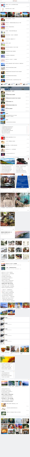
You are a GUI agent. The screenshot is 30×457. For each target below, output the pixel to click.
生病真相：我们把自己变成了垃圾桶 (6, 367)
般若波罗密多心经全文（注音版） (10, 8)
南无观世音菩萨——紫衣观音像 (9, 116)
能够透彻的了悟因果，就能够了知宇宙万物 (7, 283)
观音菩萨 (7, 113)
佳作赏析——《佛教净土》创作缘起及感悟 (7, 232)
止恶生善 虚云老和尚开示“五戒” (5, 388)
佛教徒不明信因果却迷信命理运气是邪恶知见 (7, 375)
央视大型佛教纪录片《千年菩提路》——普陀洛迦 (19, 308)
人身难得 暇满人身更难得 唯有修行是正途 (7, 299)
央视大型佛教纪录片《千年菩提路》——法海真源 (11, 308)
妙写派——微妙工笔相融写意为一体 (13, 252)
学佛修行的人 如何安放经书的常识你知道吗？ (8, 287)
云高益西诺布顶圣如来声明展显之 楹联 (7, 169)
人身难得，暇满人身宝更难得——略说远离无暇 (8, 286)
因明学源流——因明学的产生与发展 (21, 166)
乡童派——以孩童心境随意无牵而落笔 (6, 252)
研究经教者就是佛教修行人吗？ (6, 374)
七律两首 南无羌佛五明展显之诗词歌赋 (11, 67)
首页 (4, 2)
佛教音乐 (3, 135)
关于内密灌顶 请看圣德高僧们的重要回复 (6, 395)
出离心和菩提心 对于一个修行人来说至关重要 (8, 284)
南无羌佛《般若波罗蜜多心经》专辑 (11, 137)
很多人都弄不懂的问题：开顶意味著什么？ (7, 277)
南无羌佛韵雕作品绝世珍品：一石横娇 (6, 188)
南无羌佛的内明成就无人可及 (9, 101)
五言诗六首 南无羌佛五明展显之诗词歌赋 (7, 170)
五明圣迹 (7, 93)
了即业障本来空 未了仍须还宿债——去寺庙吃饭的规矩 (7, 366)
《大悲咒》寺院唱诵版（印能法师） (11, 141)
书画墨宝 (3, 239)
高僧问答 (7, 119)
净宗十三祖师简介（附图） (19, 169)
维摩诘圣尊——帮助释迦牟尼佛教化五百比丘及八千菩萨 (13, 22)
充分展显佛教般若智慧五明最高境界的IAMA (7, 126)
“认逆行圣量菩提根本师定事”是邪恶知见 (11, 75)
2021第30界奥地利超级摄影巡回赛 (6, 129)
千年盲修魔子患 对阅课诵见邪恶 (10, 55)
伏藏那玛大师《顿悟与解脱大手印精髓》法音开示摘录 (13, 412)
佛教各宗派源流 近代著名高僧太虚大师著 (21, 170)
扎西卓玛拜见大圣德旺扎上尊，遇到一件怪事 (12, 47)
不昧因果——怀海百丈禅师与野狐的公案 (11, 30)
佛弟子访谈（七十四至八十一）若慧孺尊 (11, 59)
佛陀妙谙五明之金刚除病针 (9, 108)
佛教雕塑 (2, 174)
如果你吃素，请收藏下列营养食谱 (6, 364)
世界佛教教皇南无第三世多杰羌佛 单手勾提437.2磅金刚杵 (14, 71)
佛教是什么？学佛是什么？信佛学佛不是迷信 (7, 280)
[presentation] (24, 347)
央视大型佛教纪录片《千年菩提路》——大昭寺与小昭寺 (11, 315)
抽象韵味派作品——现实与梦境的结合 (6, 259)
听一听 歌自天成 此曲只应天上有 (10, 153)
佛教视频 (2, 303)
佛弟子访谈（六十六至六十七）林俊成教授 (11, 263)
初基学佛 (3, 261)
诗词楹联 (3, 157)
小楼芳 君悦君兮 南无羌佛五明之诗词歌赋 (7, 166)
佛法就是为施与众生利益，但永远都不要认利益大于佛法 (13, 79)
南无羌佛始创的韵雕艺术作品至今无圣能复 (21, 188)
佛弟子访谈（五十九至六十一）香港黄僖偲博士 (8, 273)
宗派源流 (18, 157)
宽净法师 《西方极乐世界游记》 (10, 26)
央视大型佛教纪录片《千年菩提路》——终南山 (4, 315)
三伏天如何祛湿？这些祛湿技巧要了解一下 (7, 363)
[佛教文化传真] (15, 0)
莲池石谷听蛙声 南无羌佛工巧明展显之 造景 (6, 226)
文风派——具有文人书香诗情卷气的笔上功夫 (21, 252)
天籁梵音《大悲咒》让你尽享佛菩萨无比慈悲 (12, 4)
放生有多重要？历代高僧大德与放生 (6, 276)
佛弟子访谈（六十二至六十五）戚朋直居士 (7, 272)
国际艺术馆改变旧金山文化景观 (6, 131)
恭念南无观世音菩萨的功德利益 (6, 279)
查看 (13, 191)
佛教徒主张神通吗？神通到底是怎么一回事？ (12, 403)
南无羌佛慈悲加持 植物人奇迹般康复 (11, 51)
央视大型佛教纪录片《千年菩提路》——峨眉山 (4, 308)
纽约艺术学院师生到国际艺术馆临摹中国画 (7, 130)
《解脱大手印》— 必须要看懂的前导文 (7, 289)
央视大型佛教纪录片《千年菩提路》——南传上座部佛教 (26, 308)
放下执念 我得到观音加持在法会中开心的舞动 (11, 115)
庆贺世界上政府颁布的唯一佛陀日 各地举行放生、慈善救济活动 (14, 63)
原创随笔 (3, 371)
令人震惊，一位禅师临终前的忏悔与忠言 (11, 267)
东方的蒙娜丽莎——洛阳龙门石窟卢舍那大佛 (7, 207)
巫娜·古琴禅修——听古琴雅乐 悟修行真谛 (11, 145)
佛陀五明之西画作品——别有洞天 (10, 18)
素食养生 (3, 355)
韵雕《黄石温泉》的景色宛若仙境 (20, 207)
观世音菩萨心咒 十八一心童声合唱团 (11, 149)
